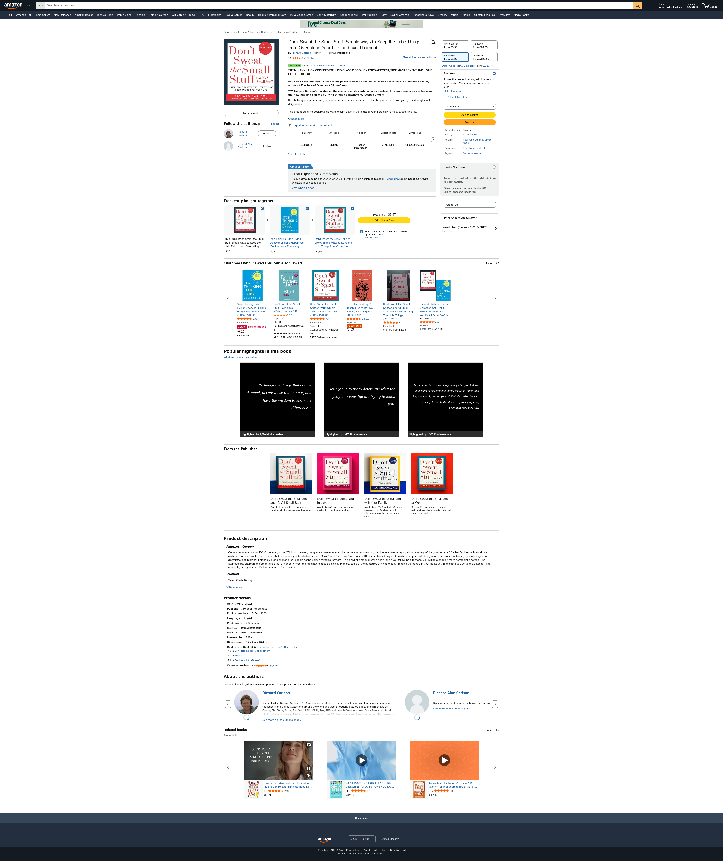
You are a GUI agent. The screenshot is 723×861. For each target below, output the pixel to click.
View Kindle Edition (303, 187)
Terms (341, 65)
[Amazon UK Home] (325, 840)
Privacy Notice (353, 850)
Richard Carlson (301, 52)
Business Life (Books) (247, 660)
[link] (290, 220)
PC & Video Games (301, 14)
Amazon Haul (24, 14)
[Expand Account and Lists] (681, 7)
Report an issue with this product (312, 125)
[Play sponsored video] (361, 760)
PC (202, 14)
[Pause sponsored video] (308, 768)
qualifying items (323, 65)
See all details (296, 153)
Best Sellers (43, 14)
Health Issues (268, 32)
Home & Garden (158, 14)
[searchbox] (339, 5)
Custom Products (484, 14)
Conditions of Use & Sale (331, 850)
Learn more (393, 178)
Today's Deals (105, 14)
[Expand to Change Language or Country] (654, 7)
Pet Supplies (369, 14)
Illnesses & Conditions (289, 32)
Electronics (214, 14)
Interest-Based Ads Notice (395, 850)
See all (275, 123)
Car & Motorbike (326, 14)
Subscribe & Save (423, 14)
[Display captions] (308, 745)
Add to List (452, 204)
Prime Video (124, 14)
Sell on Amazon (399, 14)
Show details (371, 237)
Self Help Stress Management (252, 650)
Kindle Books (521, 14)
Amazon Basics (84, 14)
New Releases (62, 14)
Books (227, 32)
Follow (267, 133)
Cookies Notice (371, 850)
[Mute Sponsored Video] (308, 775)
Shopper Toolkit (349, 14)
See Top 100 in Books (284, 646)
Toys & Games (233, 14)
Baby (384, 14)
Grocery (442, 14)
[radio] (455, 45)
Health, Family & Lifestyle (246, 32)
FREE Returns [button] (452, 90)
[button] (8, 15)
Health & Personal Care (272, 14)
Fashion (140, 14)
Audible (466, 14)
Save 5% (294, 65)
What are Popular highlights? (241, 356)
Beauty (250, 14)
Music (454, 14)
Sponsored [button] (229, 735)
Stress (306, 32)
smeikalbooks (470, 134)
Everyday (504, 14)
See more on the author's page (281, 719)
